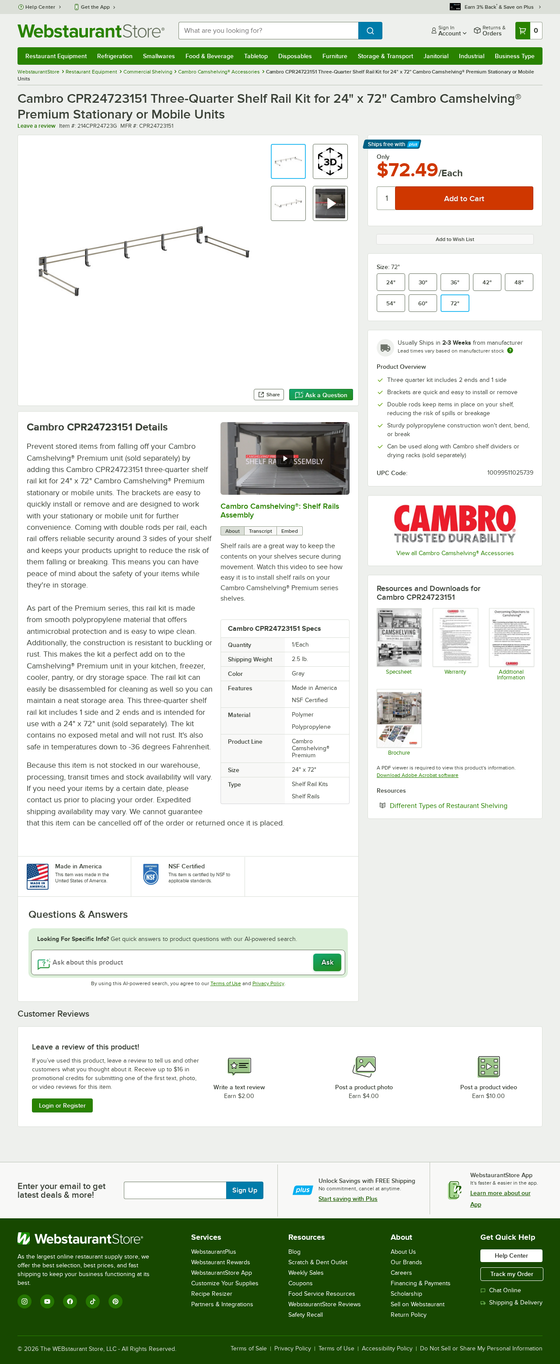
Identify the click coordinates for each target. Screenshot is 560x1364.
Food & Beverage (210, 55)
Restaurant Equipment (56, 55)
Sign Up (244, 1190)
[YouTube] (47, 1301)
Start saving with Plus (348, 1198)
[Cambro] (455, 523)
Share (273, 395)
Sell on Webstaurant (417, 1304)
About (232, 531)
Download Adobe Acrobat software (417, 775)
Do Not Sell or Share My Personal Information (481, 1349)
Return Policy (409, 1315)
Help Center (40, 7)
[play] (285, 458)
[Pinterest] (115, 1301)
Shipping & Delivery (515, 1302)
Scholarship (406, 1294)
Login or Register (62, 1105)
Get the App (95, 7)
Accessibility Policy (387, 1349)
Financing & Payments (421, 1283)
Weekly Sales (306, 1273)
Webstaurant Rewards (220, 1262)
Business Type (515, 55)
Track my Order (511, 1273)
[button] (288, 161)
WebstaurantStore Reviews (324, 1304)
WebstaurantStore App (221, 1273)
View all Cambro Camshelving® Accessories (455, 553)
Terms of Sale (249, 1349)
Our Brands (406, 1262)
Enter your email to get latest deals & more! (61, 1190)
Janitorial (436, 55)
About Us (403, 1252)
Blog (294, 1252)
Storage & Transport (385, 55)
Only (383, 156)
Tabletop (256, 55)
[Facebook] (70, 1301)
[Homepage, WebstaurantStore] (91, 31)
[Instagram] (25, 1301)
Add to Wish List (455, 239)
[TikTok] (93, 1301)
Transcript (260, 531)
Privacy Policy (268, 983)
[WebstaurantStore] (89, 1238)
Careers (401, 1273)
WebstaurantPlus (213, 1252)
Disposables (295, 55)
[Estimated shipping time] (510, 350)
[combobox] (268, 30)
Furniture (334, 55)
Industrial (471, 55)
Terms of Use (225, 983)
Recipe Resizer (211, 1294)
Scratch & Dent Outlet (317, 1262)
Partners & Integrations (222, 1304)
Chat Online (505, 1290)
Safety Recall (305, 1315)
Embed (289, 531)
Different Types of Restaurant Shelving (461, 805)
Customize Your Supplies (225, 1283)
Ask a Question (326, 395)
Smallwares (159, 55)
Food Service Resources (321, 1294)
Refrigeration (115, 55)
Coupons (300, 1283)
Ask (327, 962)
